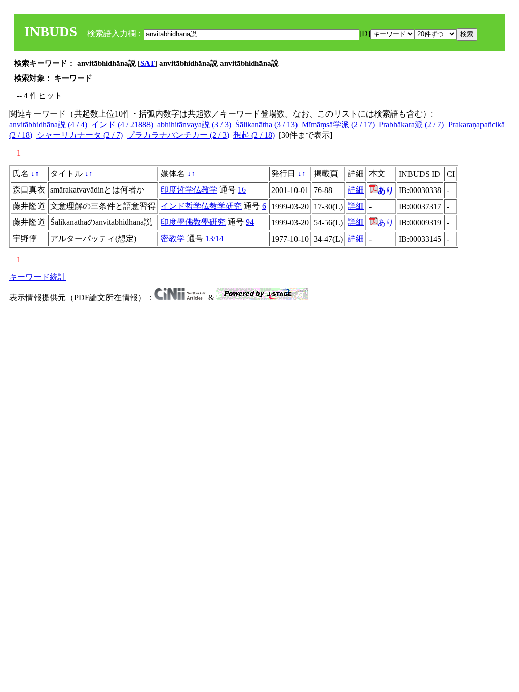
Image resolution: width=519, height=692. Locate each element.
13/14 (214, 238)
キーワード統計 (37, 277)
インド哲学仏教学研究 (201, 206)
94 (250, 222)
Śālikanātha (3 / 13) (266, 124)
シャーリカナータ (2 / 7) (79, 135)
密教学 (173, 238)
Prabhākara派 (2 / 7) (411, 124)
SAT (147, 63)
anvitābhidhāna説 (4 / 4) (48, 124)
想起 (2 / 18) (254, 135)
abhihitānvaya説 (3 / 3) (194, 124)
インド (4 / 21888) (122, 124)
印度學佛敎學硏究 (193, 222)
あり (386, 222)
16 (242, 189)
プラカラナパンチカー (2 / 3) (178, 135)
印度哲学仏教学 (189, 189)
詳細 (356, 189)
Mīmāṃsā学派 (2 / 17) (338, 124)
